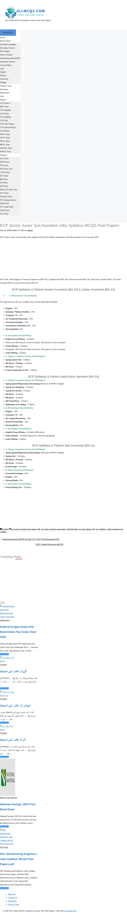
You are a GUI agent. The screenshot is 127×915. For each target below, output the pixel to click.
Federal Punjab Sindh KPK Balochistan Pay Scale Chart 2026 (18, 632)
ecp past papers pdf (87, 529)
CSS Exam (4, 103)
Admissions (5, 93)
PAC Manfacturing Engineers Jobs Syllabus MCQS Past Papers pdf (18, 859)
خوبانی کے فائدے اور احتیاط (15, 705)
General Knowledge (8, 44)
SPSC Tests (5, 138)
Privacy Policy (14, 904)
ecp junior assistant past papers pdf (25, 529)
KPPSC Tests (5, 152)
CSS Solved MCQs (8, 127)
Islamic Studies (6, 55)
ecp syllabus (101, 529)
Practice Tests (6, 86)
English (3, 72)
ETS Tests (4, 176)
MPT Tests (4, 107)
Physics (3, 75)
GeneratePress (70, 911)
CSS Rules (4, 114)
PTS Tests (4, 165)
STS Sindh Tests (7, 207)
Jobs (2, 96)
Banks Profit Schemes (8, 798)
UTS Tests (4, 214)
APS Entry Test (6, 169)
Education (4, 89)
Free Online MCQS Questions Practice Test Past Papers (28, 20)
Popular (3, 155)
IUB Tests (4, 186)
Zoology (3, 82)
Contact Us (12, 897)
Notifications (5, 620)
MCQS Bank (5, 41)
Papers (3, 100)
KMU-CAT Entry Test (8, 190)
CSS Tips (4, 120)
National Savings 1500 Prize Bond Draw (18, 807)
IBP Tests (4, 179)
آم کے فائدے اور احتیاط (12, 739)
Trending (5, 529)
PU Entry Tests (6, 196)
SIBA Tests (4, 203)
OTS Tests (4, 193)
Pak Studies (5, 51)
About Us (12, 894)
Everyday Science (7, 48)
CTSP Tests (5, 172)
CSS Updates (5, 110)
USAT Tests (5, 210)
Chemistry (4, 79)
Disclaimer (12, 901)
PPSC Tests (5, 134)
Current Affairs (6, 65)
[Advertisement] (63, 259)
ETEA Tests (5, 162)
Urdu (2, 69)
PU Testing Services (8, 200)
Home (2, 37)
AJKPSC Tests (6, 148)
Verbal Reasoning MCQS (10, 58)
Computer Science (7, 62)
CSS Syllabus (5, 117)
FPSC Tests (5, 141)
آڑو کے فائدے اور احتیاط (13, 671)
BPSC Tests (5, 145)
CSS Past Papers (7, 124)
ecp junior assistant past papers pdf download (59, 529)
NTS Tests (4, 158)
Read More (4, 654)
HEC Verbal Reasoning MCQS (49, 544)
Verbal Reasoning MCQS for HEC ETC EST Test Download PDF (30, 539)
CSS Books (5, 131)
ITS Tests (4, 183)
